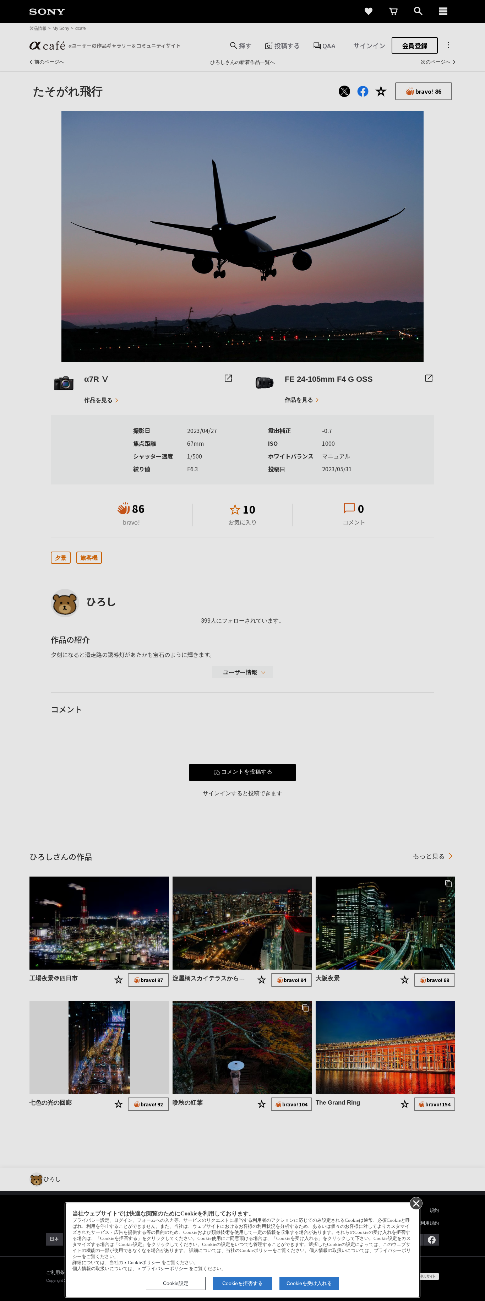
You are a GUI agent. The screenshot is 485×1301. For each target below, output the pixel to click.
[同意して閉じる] (416, 1203)
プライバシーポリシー (165, 1268)
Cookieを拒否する (242, 1283)
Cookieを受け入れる (309, 1283)
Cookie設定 (176, 1283)
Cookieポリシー (144, 1262)
